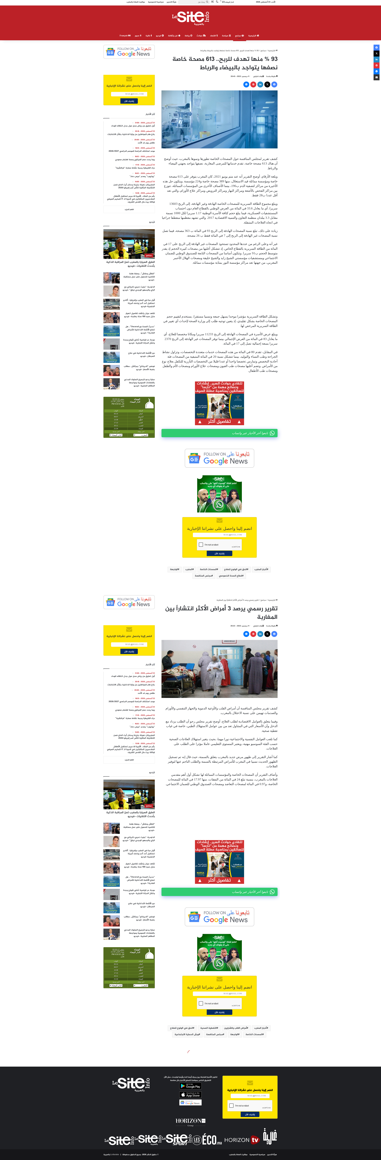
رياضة (187, 35)
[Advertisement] (219, 290)
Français (124, 35)
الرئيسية (252, 35)
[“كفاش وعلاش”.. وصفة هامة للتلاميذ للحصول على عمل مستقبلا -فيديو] (111, 277)
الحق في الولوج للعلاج (235, 570)
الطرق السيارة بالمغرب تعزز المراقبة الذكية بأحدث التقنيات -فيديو (130, 264)
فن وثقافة (173, 35)
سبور (137, 35)
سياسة (225, 35)
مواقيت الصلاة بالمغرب (238, 1154)
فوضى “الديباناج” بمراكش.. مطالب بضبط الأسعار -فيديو (139, 368)
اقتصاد (213, 35)
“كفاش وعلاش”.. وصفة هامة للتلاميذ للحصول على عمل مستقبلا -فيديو (139, 277)
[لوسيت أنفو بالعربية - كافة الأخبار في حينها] (190, 18)
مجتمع (238, 35)
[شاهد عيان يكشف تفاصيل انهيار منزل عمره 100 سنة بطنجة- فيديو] (111, 317)
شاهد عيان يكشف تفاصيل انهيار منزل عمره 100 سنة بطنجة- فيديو (139, 315)
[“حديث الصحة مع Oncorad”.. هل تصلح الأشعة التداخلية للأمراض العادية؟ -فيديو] (111, 330)
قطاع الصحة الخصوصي (230, 576)
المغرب (188, 570)
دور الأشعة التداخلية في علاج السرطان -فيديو (141, 354)
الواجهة (174, 570)
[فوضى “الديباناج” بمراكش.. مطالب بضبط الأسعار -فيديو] (111, 370)
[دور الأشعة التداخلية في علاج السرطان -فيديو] (111, 357)
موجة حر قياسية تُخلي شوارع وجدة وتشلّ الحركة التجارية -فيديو (139, 341)
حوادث (200, 35)
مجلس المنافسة (203, 576)
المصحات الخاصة (208, 570)
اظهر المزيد (129, 209)
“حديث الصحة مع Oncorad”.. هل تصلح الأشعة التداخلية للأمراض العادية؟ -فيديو (140, 330)
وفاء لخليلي (257, 76)
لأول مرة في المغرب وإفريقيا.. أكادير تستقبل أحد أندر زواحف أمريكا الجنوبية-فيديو (139, 303)
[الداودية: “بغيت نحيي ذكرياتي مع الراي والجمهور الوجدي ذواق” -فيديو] (111, 291)
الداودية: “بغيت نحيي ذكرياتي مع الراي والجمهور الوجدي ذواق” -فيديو (139, 288)
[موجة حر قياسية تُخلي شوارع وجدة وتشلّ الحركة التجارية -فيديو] (111, 344)
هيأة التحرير (272, 1154)
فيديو (159, 35)
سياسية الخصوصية (257, 1154)
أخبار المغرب (260, 570)
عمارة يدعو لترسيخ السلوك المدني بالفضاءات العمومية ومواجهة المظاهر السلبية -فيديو (139, 383)
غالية (148, 35)
